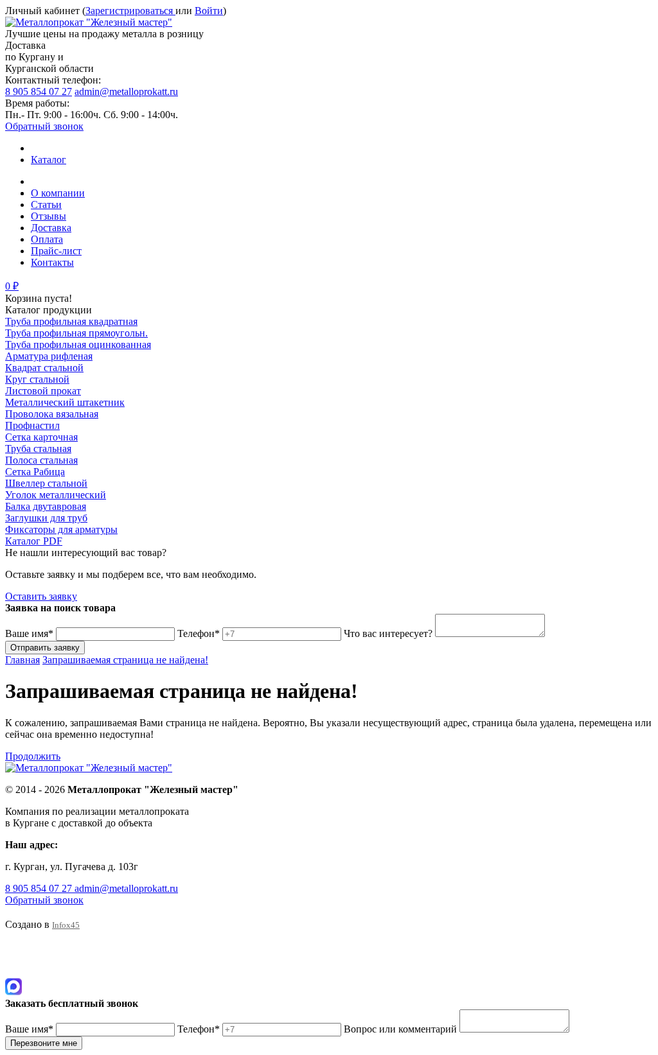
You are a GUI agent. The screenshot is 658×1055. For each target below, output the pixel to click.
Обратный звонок (44, 126)
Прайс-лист (56, 250)
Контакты (52, 262)
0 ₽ (12, 286)
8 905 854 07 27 (38, 91)
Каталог (48, 159)
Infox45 (66, 925)
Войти (209, 10)
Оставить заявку (41, 596)
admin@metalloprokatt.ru (126, 91)
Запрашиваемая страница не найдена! (125, 659)
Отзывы (48, 216)
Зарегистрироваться (130, 10)
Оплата (47, 239)
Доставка (51, 227)
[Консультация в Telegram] (13, 971)
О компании (58, 192)
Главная (22, 659)
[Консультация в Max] (13, 991)
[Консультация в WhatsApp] (13, 954)
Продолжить (32, 756)
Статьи (46, 204)
